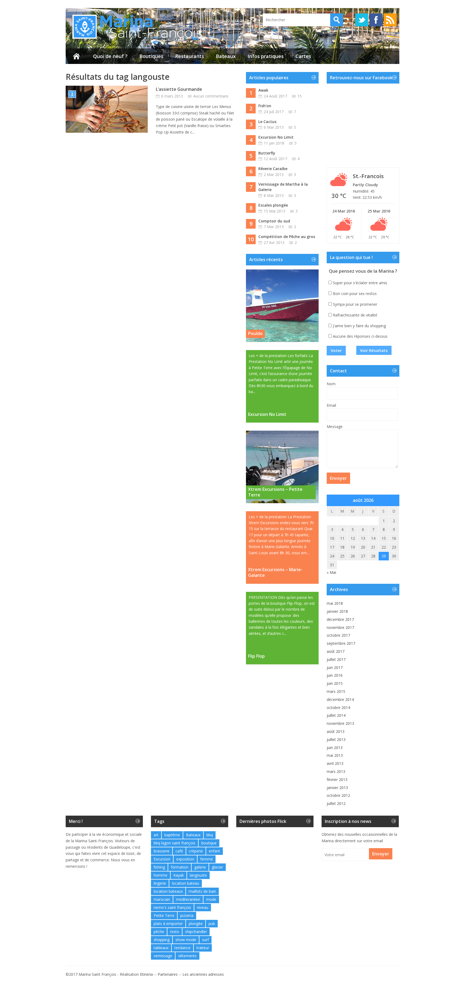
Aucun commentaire (210, 96)
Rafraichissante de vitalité (355, 315)
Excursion (162, 859)
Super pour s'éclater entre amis (360, 282)
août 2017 (335, 651)
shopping (162, 939)
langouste (198, 875)
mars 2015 (336, 691)
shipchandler (196, 931)
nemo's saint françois (172, 907)
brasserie (162, 851)
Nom (331, 383)
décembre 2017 (340, 619)
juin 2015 (335, 683)
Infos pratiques (266, 56)
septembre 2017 (341, 643)
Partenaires (168, 974)
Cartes (303, 56)
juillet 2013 (336, 739)
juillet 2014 (336, 715)
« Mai (331, 572)
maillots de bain (202, 891)
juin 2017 (335, 667)
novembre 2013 (340, 723)
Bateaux (226, 56)
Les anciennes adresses (203, 974)
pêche (159, 931)
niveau (202, 907)
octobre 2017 (338, 635)
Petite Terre (164, 915)
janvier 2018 (337, 611)
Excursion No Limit (276, 137)
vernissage (163, 955)
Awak (263, 90)
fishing (159, 867)
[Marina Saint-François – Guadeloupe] (134, 38)
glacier (217, 867)
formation (179, 867)
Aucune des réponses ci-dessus (360, 336)
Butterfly (266, 153)
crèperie (196, 851)
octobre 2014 (338, 707)
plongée (196, 923)
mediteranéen (188, 899)
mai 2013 (335, 755)
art (156, 834)
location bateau (185, 883)
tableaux (161, 947)
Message (335, 426)
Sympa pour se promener (355, 304)
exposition (185, 859)
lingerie (160, 883)
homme (160, 875)
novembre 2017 (340, 627)
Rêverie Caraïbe (272, 168)
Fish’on (264, 105)
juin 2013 (335, 747)
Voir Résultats (374, 350)
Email (331, 405)
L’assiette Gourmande (179, 89)
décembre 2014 (340, 699)
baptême (172, 834)
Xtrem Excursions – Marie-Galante (275, 572)
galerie (200, 867)
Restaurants (189, 56)
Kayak (178, 875)
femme (206, 859)
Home (76, 56)
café (179, 851)
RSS (390, 19)
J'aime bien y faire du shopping (359, 325)
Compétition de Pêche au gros (286, 236)
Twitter (361, 19)
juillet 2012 (336, 803)
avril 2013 (335, 763)
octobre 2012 (338, 795)
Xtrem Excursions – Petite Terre (275, 492)
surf (205, 939)
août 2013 (335, 731)
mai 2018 (335, 603)
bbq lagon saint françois (174, 842)
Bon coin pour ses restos (355, 293)
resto (174, 931)
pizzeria (186, 915)
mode (211, 899)
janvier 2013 (337, 787)
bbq (209, 834)
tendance (182, 947)
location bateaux (168, 891)
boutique (209, 842)
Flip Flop (256, 656)
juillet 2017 (336, 659)
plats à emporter (168, 923)
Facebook (375, 19)
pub (212, 923)
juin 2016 (335, 675)
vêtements (187, 955)
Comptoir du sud (274, 221)
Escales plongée (273, 205)
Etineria (146, 974)
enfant (214, 851)
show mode (185, 939)
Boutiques (151, 56)
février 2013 (337, 779)
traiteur (202, 947)
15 (299, 96)
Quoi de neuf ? (110, 56)
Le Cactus (267, 121)
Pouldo (255, 333)
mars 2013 (336, 771)
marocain (162, 899)
